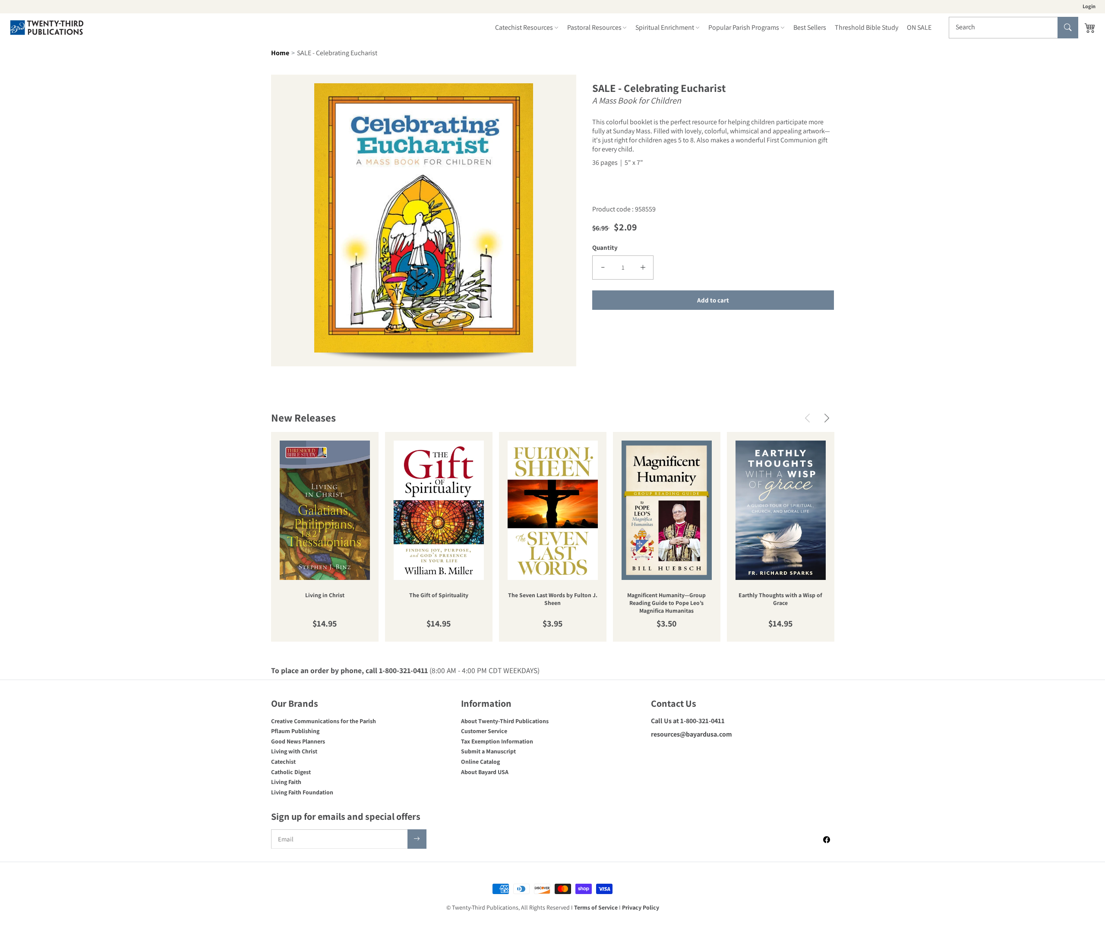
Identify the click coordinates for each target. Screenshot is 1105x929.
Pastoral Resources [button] (594, 27)
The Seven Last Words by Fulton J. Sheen (552, 599)
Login (1089, 6)
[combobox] (1013, 27)
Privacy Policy (640, 907)
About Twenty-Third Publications (505, 721)
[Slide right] (826, 417)
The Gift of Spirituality (438, 595)
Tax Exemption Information (497, 741)
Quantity (605, 247)
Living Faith (286, 782)
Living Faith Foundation (302, 792)
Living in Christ (324, 595)
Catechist (283, 761)
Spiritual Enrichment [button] (664, 27)
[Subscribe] (416, 839)
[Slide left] (807, 417)
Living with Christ (294, 751)
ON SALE (919, 27)
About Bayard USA (484, 772)
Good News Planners (298, 741)
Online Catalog (480, 761)
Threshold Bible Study (866, 27)
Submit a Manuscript (488, 751)
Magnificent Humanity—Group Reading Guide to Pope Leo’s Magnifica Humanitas (666, 603)
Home (280, 52)
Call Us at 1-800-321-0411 (688, 720)
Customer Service (484, 731)
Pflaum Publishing (295, 731)
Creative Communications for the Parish (323, 721)
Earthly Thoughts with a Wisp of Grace (780, 599)
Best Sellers (809, 27)
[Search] (1068, 27)
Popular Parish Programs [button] (743, 27)
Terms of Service (596, 907)
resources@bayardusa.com (691, 734)
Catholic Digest (291, 772)
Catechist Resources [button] (524, 27)
